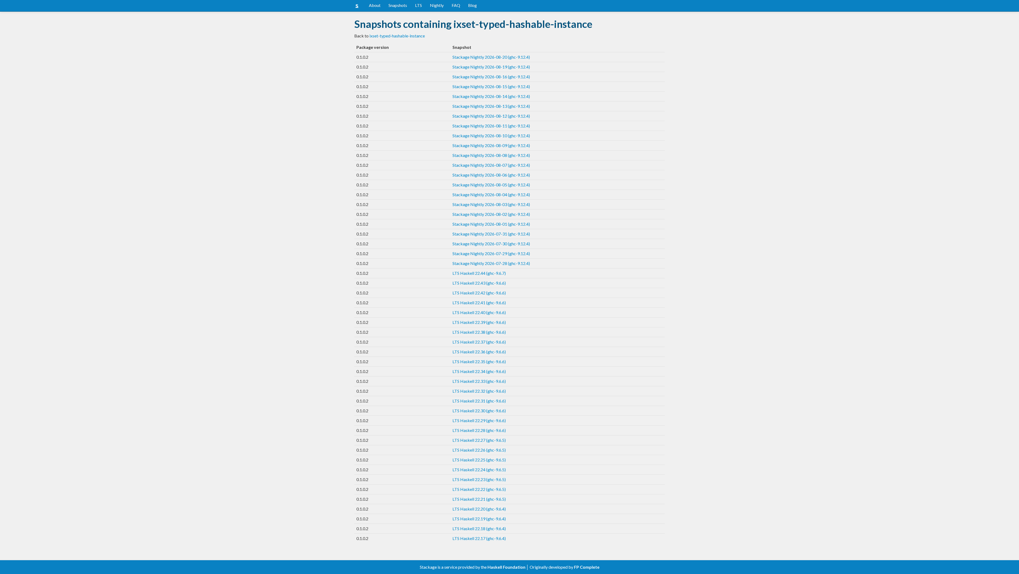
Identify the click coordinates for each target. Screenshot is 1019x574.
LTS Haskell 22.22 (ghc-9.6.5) (479, 489)
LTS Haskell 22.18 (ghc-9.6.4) (479, 528)
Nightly (437, 5)
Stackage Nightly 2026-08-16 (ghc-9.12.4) (491, 76)
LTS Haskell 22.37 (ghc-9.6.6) (479, 341)
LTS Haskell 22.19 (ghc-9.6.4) (479, 518)
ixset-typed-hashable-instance (397, 35)
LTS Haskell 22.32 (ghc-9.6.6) (479, 390)
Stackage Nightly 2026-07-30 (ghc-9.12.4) (491, 243)
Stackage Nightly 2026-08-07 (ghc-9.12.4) (491, 165)
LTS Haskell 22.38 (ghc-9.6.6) (479, 332)
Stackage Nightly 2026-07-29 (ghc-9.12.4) (491, 253)
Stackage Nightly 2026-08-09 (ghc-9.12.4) (491, 145)
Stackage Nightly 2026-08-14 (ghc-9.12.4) (491, 96)
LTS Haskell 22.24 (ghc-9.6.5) (479, 469)
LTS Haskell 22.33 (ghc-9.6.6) (479, 381)
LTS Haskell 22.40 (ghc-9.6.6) (479, 312)
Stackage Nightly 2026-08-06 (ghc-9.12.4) (491, 174)
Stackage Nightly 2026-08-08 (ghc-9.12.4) (491, 155)
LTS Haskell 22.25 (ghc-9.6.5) (479, 459)
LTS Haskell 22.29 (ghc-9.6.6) (479, 420)
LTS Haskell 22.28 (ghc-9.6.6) (479, 430)
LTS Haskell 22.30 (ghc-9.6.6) (479, 410)
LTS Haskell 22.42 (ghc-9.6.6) (479, 292)
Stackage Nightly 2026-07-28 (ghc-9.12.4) (491, 263)
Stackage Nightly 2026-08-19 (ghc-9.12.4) (491, 66)
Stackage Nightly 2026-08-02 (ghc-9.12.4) (491, 214)
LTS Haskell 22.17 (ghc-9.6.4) (479, 538)
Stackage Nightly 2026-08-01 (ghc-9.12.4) (491, 223)
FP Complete (586, 566)
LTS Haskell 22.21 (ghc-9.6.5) (479, 499)
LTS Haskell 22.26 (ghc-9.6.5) (479, 449)
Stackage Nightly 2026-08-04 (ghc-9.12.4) (491, 194)
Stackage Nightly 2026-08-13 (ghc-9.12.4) (491, 106)
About (375, 5)
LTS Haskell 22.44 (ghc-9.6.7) (479, 273)
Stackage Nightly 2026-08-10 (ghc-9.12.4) (491, 135)
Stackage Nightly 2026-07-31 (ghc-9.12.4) (491, 233)
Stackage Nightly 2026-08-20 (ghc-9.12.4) (491, 56)
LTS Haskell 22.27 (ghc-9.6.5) (479, 440)
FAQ (456, 5)
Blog (472, 5)
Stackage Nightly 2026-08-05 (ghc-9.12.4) (491, 184)
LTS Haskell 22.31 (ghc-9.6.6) (479, 400)
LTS (418, 5)
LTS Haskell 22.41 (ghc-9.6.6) (479, 302)
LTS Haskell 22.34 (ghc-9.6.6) (479, 371)
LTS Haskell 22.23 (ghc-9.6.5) (479, 479)
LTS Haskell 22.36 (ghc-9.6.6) (479, 351)
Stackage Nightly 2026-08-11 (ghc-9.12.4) (491, 125)
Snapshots (397, 5)
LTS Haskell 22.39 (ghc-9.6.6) (479, 322)
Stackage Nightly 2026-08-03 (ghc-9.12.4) (491, 204)
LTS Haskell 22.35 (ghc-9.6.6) (479, 361)
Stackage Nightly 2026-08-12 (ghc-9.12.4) (491, 115)
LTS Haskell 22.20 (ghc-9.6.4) (479, 508)
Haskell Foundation (506, 566)
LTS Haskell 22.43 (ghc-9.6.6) (479, 282)
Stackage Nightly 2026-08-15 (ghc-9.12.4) (491, 86)
